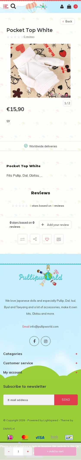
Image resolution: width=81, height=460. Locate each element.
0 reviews (29, 36)
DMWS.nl (9, 428)
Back (68, 21)
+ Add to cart (55, 451)
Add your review (58, 224)
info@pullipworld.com (44, 326)
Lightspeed (50, 420)
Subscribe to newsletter (24, 386)
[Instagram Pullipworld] (46, 341)
